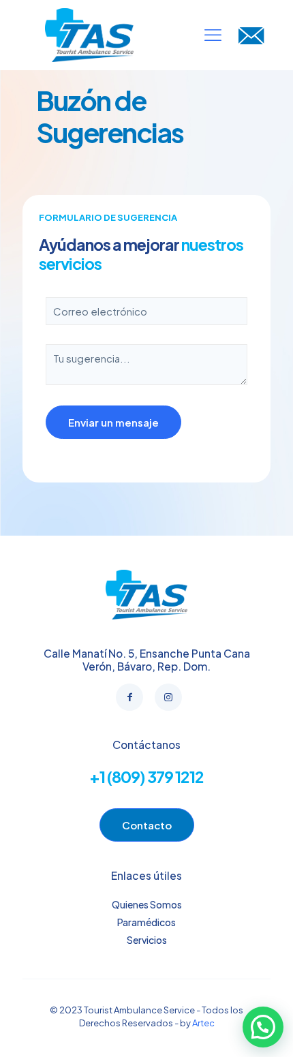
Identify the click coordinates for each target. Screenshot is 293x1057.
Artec (203, 1022)
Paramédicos (146, 922)
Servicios (147, 940)
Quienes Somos (147, 904)
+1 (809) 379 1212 (146, 776)
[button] (263, 1027)
